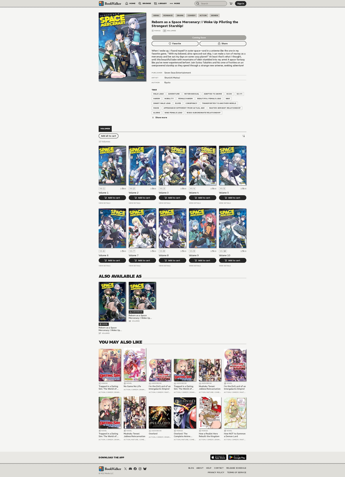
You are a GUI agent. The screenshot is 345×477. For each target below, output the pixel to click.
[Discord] (130, 468)
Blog (191, 468)
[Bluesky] (144, 468)
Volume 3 (163, 192)
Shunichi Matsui (172, 77)
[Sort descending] (243, 136)
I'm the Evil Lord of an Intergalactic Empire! (160, 387)
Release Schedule (236, 468)
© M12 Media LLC (106, 473)
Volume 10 (224, 255)
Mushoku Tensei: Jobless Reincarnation (209, 387)
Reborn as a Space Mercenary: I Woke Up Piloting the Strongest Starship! (110, 329)
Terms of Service (236, 472)
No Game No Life (132, 386)
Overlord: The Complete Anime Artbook (182, 435)
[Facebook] (135, 468)
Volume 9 (194, 255)
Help (208, 468)
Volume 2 (133, 192)
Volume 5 (224, 192)
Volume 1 (103, 192)
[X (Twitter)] (125, 468)
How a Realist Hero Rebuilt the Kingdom (209, 435)
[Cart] (231, 3)
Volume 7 (133, 255)
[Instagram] (140, 468)
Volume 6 (103, 255)
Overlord (153, 433)
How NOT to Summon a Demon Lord (235, 435)
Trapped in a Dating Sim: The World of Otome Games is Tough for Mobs (108, 387)
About (199, 468)
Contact (219, 468)
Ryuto (167, 82)
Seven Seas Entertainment (177, 72)
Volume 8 (163, 255)
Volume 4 (194, 192)
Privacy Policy (216, 472)
